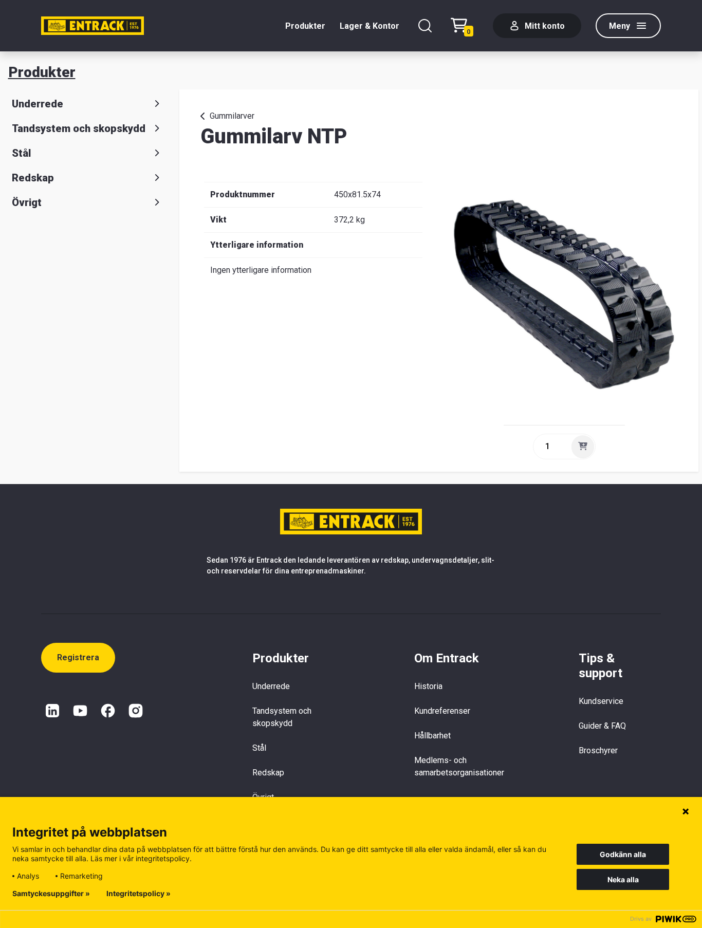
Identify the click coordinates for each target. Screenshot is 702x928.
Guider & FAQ (602, 726)
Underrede (37, 104)
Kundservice (601, 701)
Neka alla (623, 879)
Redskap (33, 178)
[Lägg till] (582, 446)
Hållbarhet (432, 735)
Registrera (78, 657)
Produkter (305, 26)
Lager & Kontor (369, 26)
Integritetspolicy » (138, 893)
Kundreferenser (442, 711)
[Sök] (425, 25)
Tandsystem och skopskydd (78, 128)
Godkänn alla (623, 854)
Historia (428, 686)
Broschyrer (598, 750)
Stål (21, 153)
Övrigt (27, 202)
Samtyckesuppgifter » (51, 893)
